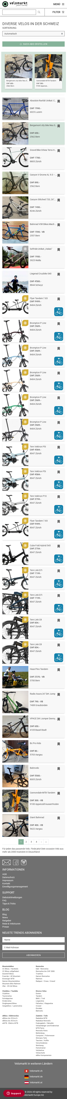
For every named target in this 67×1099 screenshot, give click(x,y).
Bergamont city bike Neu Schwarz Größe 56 (23, 81)
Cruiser (38, 1006)
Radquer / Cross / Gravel (45, 981)
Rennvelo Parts (42, 1031)
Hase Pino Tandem (39, 669)
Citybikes (6, 994)
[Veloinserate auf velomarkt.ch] (14, 4)
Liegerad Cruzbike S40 (40, 273)
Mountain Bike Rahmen (11, 984)
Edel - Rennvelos (42, 969)
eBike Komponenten (43, 1055)
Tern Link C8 (36, 619)
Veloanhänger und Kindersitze (47, 1026)
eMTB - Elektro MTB (10, 1023)
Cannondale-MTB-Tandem (46, 81)
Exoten (38, 994)
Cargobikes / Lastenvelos (12, 1006)
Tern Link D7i (36, 570)
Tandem (39, 996)
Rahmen (39, 979)
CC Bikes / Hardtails (10, 969)
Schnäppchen (7, 999)
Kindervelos (6, 1001)
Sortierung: (9, 28)
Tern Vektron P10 (38, 496)
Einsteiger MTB (8, 979)
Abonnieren (33, 955)
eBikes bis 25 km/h (9, 1018)
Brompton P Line (38, 323)
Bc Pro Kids (35, 743)
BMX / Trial (40, 999)
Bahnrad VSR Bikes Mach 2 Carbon (47, 224)
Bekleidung (40, 1033)
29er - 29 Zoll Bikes (9, 986)
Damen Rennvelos (43, 976)
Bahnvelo (34, 768)
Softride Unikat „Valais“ (41, 249)
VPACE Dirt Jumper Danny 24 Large (47, 718)
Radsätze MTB (41, 1018)
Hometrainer (41, 1048)
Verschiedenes (41, 1043)
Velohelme (40, 1050)
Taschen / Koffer (42, 1041)
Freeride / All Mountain (11, 976)
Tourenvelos (7, 996)
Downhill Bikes (8, 974)
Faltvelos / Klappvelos (44, 1003)
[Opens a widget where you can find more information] (14, 1093)
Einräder (39, 1008)
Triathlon (39, 974)
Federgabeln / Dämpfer (45, 1023)
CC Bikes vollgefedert (10, 971)
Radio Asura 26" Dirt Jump (42, 694)
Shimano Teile (41, 1038)
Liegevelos (40, 1001)
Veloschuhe (40, 1053)
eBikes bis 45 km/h (9, 1021)
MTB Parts (40, 1028)
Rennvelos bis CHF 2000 (45, 971)
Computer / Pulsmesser (45, 1036)
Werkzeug (39, 1045)
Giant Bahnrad (37, 817)
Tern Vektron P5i (38, 446)
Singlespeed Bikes (9, 1003)
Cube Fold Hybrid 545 (40, 545)
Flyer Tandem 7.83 (39, 298)
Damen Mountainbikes (11, 981)
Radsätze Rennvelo (43, 1021)
